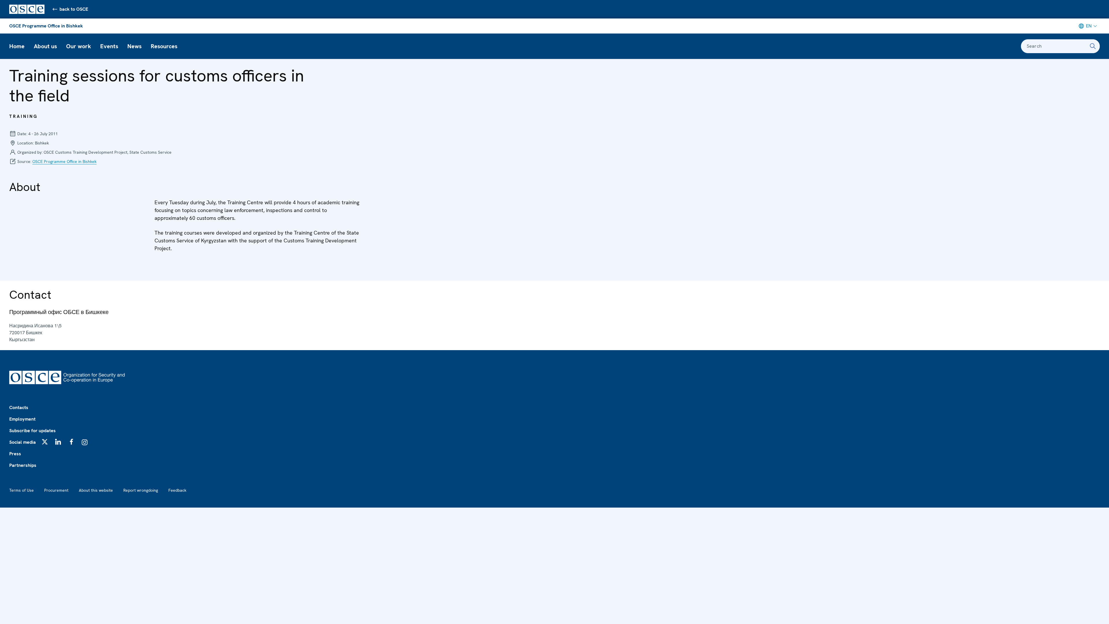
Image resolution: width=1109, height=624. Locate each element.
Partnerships (22, 465)
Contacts (18, 407)
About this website (96, 490)
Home (17, 46)
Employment (22, 419)
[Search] (1093, 46)
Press (15, 454)
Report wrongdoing (140, 490)
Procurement (56, 490)
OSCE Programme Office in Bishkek (46, 26)
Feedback (177, 490)
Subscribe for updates (32, 431)
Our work (78, 46)
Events (109, 46)
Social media (22, 442)
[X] (44, 441)
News (134, 46)
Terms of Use (21, 490)
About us (45, 46)
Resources (164, 46)
